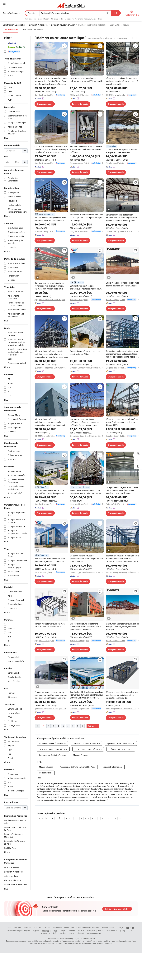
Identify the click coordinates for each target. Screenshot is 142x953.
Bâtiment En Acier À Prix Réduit (52, 743)
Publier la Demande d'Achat (117, 909)
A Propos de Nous (14, 927)
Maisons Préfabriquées (112, 767)
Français (63, 931)
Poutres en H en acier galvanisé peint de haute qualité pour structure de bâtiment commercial (50, 219)
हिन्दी (54, 933)
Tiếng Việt (80, 933)
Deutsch (81, 931)
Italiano (101, 931)
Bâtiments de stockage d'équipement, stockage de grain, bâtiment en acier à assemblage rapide (122, 81)
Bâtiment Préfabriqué (13, 871)
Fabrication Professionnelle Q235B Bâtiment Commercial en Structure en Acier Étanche (86, 492)
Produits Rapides (108, 927)
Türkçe (71, 933)
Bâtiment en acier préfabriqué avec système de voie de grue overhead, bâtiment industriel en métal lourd (49, 286)
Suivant (91, 726)
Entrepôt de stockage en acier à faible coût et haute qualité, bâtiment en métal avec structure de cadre (122, 490)
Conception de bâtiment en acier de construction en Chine (85, 352)
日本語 (54, 931)
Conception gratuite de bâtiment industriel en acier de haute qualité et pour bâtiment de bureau (85, 626)
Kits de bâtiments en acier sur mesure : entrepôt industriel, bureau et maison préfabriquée (86, 149)
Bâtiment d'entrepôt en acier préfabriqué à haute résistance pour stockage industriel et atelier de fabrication (85, 287)
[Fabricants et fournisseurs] (71, 5)
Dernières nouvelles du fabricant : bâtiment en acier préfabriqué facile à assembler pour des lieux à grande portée (121, 217)
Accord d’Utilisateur (43, 927)
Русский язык (111, 931)
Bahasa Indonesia (94, 933)
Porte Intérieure (45, 772)
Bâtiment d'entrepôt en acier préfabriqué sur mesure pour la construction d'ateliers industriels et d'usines (50, 422)
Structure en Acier (11, 867)
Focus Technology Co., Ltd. (70, 938)
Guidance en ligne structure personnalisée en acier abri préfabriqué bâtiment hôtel (86, 558)
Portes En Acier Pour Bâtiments (88, 749)
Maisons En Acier (80, 755)
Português (91, 931)
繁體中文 (45, 931)
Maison (46, 19)
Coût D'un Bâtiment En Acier (121, 749)
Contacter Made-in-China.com (88, 927)
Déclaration (28, 927)
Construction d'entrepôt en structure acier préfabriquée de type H (121, 151)
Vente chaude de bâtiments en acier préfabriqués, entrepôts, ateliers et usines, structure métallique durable (50, 560)
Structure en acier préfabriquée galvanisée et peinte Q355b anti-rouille (86, 79)
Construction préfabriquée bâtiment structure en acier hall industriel (50, 625)
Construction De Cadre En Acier (52, 755)
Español (72, 931)
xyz (120, 818)
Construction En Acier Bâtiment (86, 743)
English (27, 931)
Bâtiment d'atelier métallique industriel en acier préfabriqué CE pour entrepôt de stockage (86, 217)
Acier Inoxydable (11, 876)
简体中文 (36, 931)
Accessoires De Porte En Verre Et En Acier (80, 19)
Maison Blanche (57, 19)
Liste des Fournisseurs (33, 29)
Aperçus (120, 927)
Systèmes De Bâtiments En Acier (121, 743)
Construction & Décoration (15, 884)
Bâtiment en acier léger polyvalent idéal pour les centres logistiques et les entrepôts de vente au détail (122, 695)
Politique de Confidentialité (63, 927)
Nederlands (45, 933)
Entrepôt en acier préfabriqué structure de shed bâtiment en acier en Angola (122, 284)
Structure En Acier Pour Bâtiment (53, 749)
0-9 (38, 818)
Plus (39, 778)
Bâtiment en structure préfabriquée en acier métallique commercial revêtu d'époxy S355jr (122, 422)
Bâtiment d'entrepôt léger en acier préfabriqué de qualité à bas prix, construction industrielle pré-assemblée (51, 354)
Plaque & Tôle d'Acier (13, 880)
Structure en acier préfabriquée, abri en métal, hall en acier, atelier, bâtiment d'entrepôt (122, 626)
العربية (130, 931)
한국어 (122, 931)
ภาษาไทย (62, 933)
